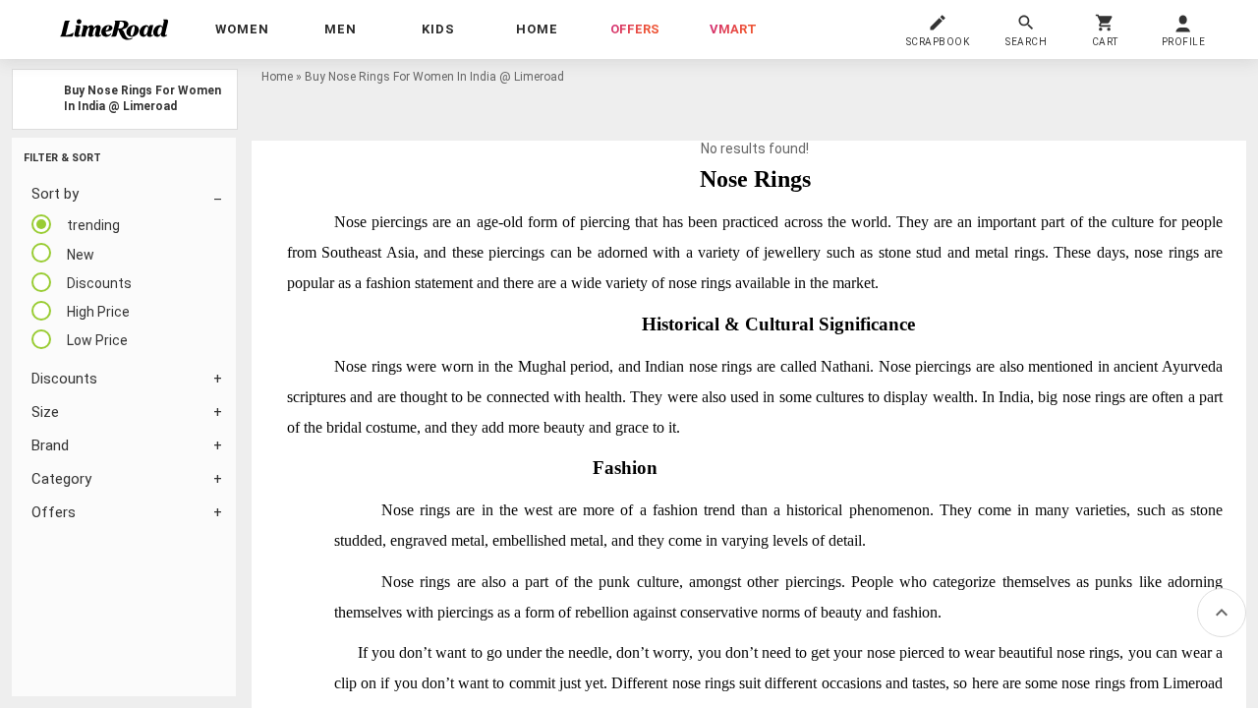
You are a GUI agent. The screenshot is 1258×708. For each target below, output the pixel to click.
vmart (733, 29)
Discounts (64, 378)
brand (50, 445)
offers (634, 29)
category (61, 479)
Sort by (55, 194)
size (45, 412)
